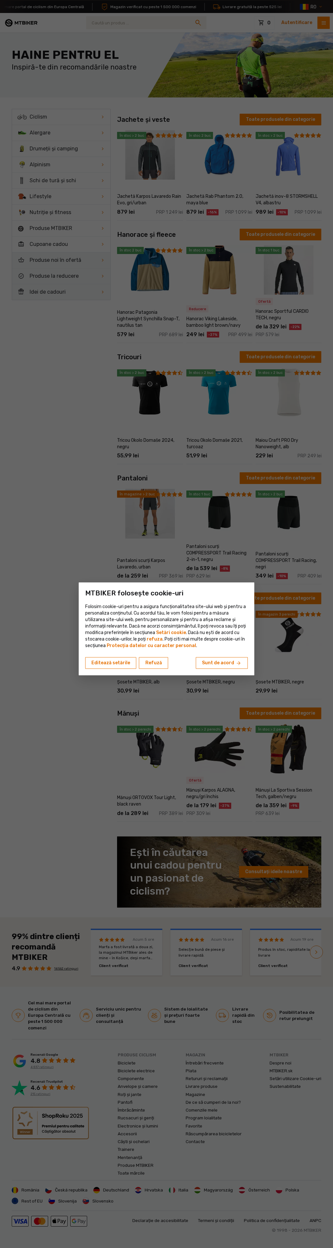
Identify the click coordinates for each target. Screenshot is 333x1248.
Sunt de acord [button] (222, 663)
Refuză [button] (153, 663)
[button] (155, 639)
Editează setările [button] (110, 663)
